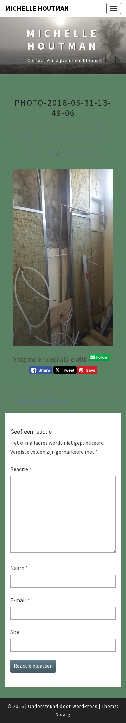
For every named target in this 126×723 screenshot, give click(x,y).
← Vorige (40, 153)
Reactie (20, 469)
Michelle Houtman (37, 8)
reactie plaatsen (42, 400)
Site (14, 632)
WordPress (85, 706)
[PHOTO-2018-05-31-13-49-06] (63, 259)
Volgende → (80, 153)
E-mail (19, 600)
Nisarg (63, 714)
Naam (19, 567)
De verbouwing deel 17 (74, 136)
